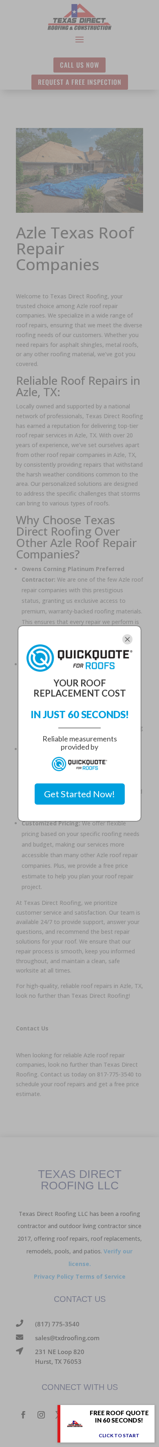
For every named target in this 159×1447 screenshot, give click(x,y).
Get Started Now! (79, 793)
